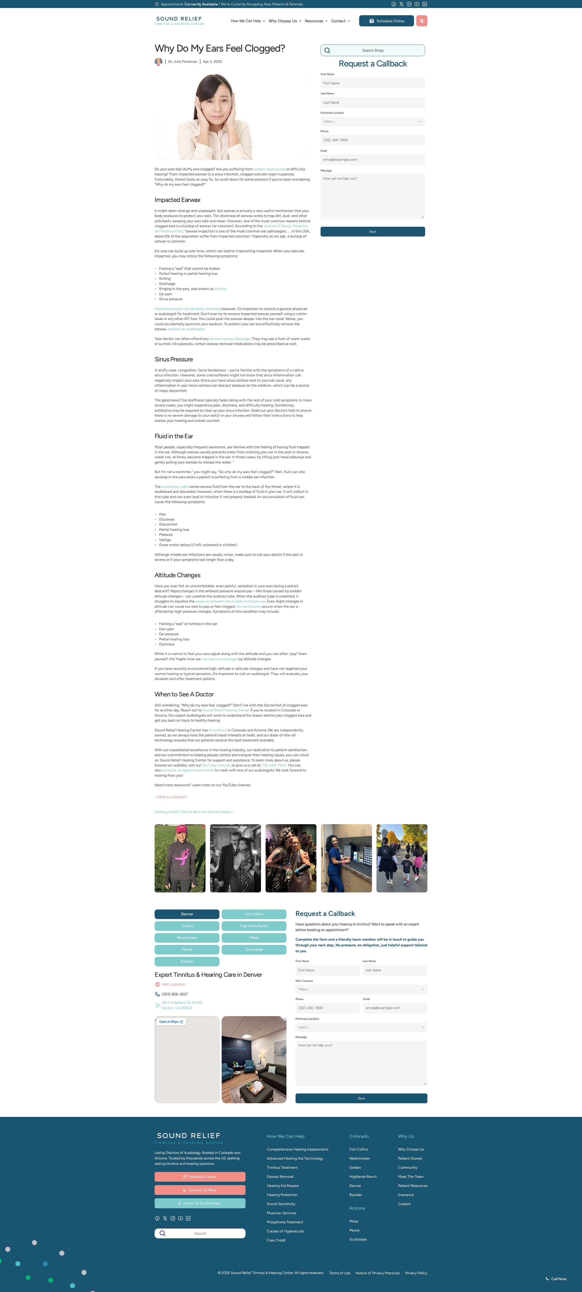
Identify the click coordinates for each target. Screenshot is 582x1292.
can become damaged (220, 659)
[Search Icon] (373, 50)
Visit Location (173, 984)
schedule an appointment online (188, 770)
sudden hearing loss (269, 169)
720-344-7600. (274, 765)
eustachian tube (175, 486)
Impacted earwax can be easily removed (187, 309)
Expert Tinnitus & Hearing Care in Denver (208, 974)
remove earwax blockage (230, 339)
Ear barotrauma (248, 606)
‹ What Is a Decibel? (171, 797)
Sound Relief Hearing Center (226, 710)
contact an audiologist (186, 329)
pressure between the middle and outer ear (230, 601)
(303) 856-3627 (175, 994)
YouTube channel (216, 765)
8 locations (218, 730)
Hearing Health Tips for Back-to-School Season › (194, 812)
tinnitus (220, 289)
